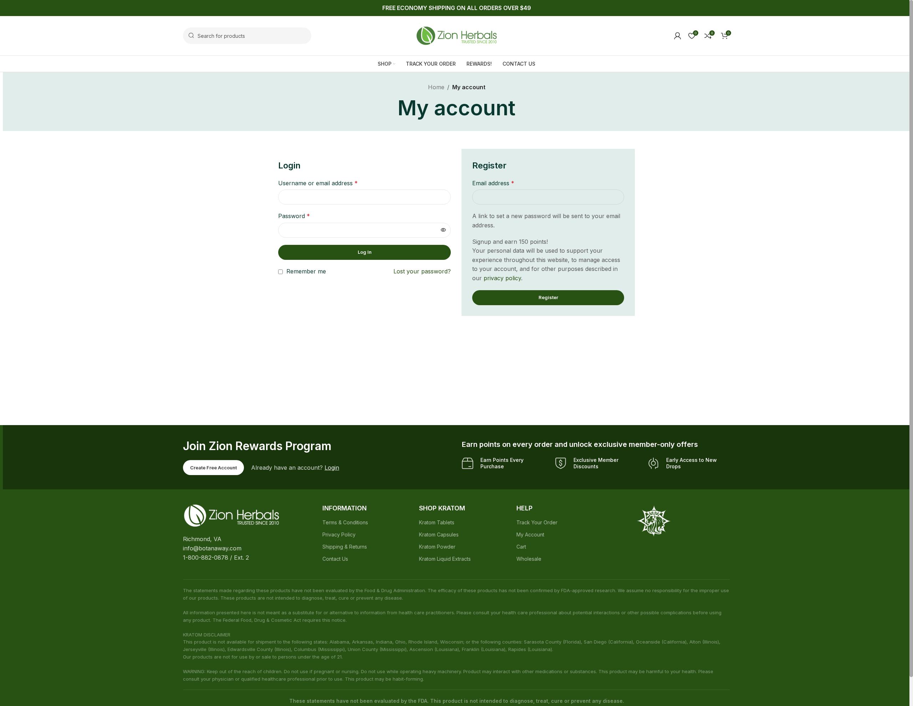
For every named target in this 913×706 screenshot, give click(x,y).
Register (548, 297)
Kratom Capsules (439, 534)
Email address (493, 183)
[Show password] (443, 230)
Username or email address (318, 183)
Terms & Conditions (345, 522)
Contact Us (335, 559)
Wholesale (528, 559)
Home (436, 87)
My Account (530, 534)
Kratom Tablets (436, 522)
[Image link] (231, 515)
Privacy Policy (339, 534)
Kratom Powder (437, 547)
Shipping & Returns (344, 547)
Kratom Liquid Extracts (445, 559)
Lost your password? (422, 271)
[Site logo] (456, 35)
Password (294, 216)
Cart (521, 547)
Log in (365, 252)
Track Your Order (536, 522)
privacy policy (502, 278)
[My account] (677, 36)
